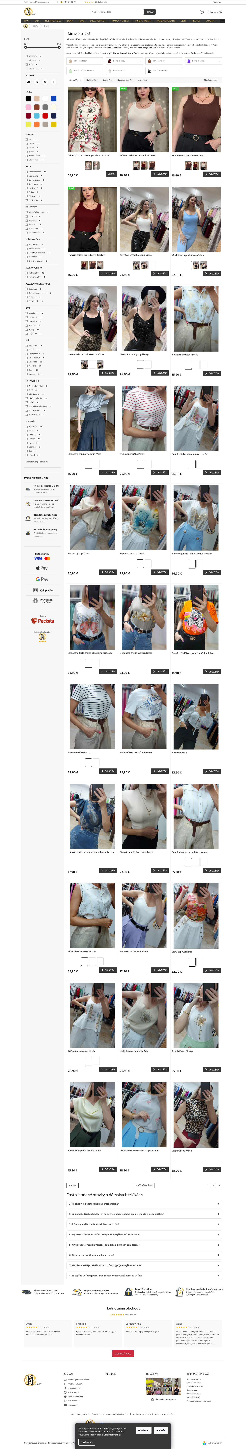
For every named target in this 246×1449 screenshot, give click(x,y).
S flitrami (34, 297)
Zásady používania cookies (137, 1414)
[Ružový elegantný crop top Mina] (96, 464)
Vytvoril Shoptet (215, 1443)
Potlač (33, 192)
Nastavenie (87, 1442)
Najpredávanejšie (125, 80)
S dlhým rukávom (38, 261)
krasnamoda (73, 1405)
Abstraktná (35, 200)
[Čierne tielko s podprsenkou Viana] (144, 265)
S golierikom (36, 414)
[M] (45, 82)
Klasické (35, 365)
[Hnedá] (37, 107)
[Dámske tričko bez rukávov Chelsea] (144, 165)
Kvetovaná (35, 188)
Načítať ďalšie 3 (144, 1185)
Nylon (33, 442)
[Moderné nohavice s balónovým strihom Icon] (96, 165)
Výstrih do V (36, 394)
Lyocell (33, 455)
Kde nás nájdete (194, 1382)
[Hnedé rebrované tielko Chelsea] (151, 165)
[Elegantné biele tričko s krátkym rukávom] (199, 564)
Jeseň (33, 147)
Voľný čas (35, 361)
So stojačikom (37, 410)
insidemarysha (74, 1392)
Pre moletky (36, 301)
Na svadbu (35, 228)
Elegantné (35, 345)
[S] (37, 82)
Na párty (34, 220)
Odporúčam (35, 68)
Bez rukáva (36, 244)
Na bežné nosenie (38, 212)
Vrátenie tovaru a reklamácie (199, 1401)
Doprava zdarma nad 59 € (46, 500)
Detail (111, 174)
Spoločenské (36, 353)
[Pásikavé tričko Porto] (148, 464)
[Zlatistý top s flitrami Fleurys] (148, 364)
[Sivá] (45, 107)
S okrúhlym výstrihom (40, 406)
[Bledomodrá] (37, 116)
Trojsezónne (37, 155)
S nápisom (35, 184)
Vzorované (35, 176)
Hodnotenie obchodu (123, 1308)
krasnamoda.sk (74, 1388)
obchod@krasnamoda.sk (78, 1379)
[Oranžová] (37, 124)
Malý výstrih (36, 273)
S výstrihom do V (38, 386)
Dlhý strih (34, 333)
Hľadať (150, 12)
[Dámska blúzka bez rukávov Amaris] (203, 365)
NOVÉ (33, 64)
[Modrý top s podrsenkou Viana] (151, 265)
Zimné (33, 151)
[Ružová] (28, 107)
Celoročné (36, 159)
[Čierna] (28, 98)
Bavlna (33, 430)
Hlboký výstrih (37, 277)
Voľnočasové (36, 357)
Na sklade (35, 56)
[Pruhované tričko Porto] (140, 464)
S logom (34, 196)
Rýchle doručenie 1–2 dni (46, 485)
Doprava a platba (194, 1379)
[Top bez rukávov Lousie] (140, 563)
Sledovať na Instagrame (165, 1399)
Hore (73, 1185)
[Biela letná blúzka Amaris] (188, 365)
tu (120, 1434)
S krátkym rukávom (39, 252)
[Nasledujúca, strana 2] (213, 1185)
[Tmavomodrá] (54, 116)
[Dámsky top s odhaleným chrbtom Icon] (88, 165)
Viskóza (34, 434)
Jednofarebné (37, 171)
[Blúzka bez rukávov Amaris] (196, 365)
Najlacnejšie (92, 80)
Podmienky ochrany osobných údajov (108, 1414)
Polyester (35, 426)
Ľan (32, 451)
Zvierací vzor (36, 180)
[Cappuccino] (45, 124)
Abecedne (142, 80)
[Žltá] (28, 124)
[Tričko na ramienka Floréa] (199, 464)
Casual (34, 349)
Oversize (34, 321)
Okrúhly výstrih (38, 398)
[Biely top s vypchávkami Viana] (136, 265)
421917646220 (74, 1400)
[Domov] (25, 26)
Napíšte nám (192, 1390)
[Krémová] (54, 107)
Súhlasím (161, 1430)
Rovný (34, 329)
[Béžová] (37, 98)
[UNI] (28, 82)
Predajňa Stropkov (195, 1386)
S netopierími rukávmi (40, 293)
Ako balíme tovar (194, 1393)
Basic (33, 370)
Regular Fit (36, 313)
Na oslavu (35, 224)
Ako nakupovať (193, 1397)
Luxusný (34, 374)
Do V (33, 390)
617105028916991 (75, 1396)
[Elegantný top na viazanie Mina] (88, 464)
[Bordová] (28, 116)
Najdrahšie (107, 80)
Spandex (34, 447)
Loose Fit (35, 317)
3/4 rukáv (34, 256)
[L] (54, 82)
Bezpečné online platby (45, 529)
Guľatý (33, 402)
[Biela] (45, 98)
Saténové (35, 289)
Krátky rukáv (36, 248)
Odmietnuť (143, 1430)
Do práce (34, 216)
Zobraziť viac (123, 1353)
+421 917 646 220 (75, 1383)
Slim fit (34, 325)
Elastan (34, 438)
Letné (33, 143)
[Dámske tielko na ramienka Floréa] (192, 464)
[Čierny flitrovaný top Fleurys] (140, 364)
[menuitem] (26, 21)
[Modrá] (54, 98)
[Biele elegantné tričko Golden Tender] (192, 564)
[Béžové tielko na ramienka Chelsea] (136, 165)
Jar (32, 139)
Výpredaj (34, 60)
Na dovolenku (36, 232)
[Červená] (45, 116)
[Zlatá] (54, 124)
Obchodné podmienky (80, 1414)
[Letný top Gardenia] (148, 563)
